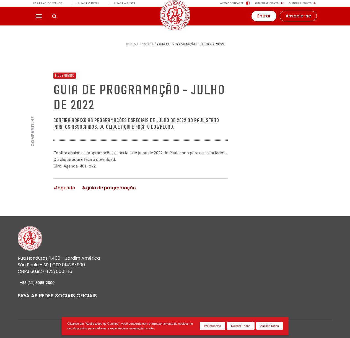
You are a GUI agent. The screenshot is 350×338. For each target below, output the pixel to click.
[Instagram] (21, 306)
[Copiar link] (32, 75)
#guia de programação (109, 188)
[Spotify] (61, 306)
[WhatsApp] (80, 306)
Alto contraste (231, 3)
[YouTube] (51, 306)
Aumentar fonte (269, 3)
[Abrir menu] (38, 16)
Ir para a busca (124, 3)
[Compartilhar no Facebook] (32, 86)
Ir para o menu (87, 3)
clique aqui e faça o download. (88, 159)
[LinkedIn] (41, 306)
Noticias (146, 44)
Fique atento (64, 75)
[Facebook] (31, 306)
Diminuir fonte (303, 3)
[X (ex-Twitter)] (71, 306)
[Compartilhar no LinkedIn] (32, 97)
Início (131, 44)
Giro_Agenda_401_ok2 (74, 166)
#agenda (64, 188)
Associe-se (298, 16)
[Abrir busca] (54, 16)
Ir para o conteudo (48, 3)
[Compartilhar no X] (32, 108)
